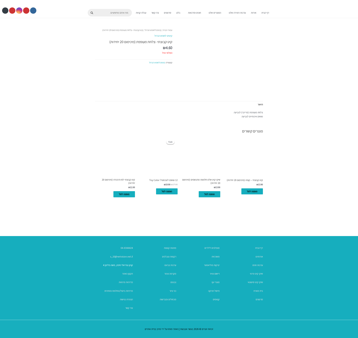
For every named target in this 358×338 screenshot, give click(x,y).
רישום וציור (215, 273)
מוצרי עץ (216, 282)
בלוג (178, 12)
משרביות (216, 256)
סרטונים (167, 12)
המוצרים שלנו (215, 12)
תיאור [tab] (260, 104)
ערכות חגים (257, 265)
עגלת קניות (141, 12)
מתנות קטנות (170, 247)
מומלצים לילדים (212, 247)
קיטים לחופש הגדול (153, 30)
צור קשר (129, 307)
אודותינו (259, 256)
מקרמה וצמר (170, 273)
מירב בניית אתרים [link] (153, 329)
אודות (253, 12)
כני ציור (172, 290)
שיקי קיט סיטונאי (255, 282)
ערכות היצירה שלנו (237, 12)
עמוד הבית (167, 30)
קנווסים (216, 299)
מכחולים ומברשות (168, 299)
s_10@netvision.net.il (121, 256)
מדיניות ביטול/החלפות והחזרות (118, 290)
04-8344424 (127, 247)
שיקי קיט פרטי (256, 273)
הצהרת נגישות (126, 299)
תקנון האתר (127, 273)
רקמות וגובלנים (169, 256)
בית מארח (258, 290)
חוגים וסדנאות (194, 12)
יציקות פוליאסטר (212, 265)
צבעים (173, 282)
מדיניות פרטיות (126, 282)
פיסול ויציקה (214, 290)
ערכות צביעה (170, 265)
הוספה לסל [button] (252, 191)
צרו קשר (155, 12)
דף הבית (265, 12)
